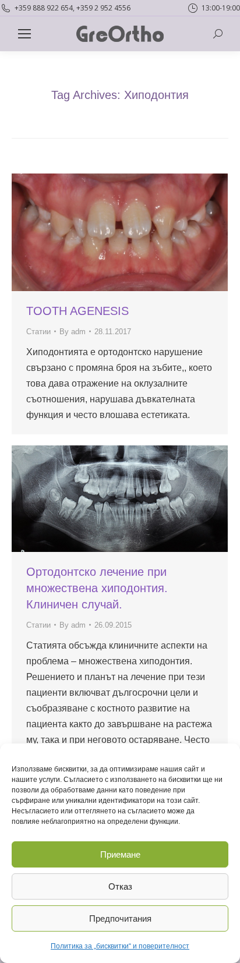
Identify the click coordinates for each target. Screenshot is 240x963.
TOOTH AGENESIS (77, 311)
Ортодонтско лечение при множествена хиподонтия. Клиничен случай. (97, 588)
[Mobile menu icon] (24, 34)
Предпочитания (120, 918)
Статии (38, 331)
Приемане (120, 854)
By (72, 331)
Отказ (120, 886)
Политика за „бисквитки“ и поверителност (120, 946)
